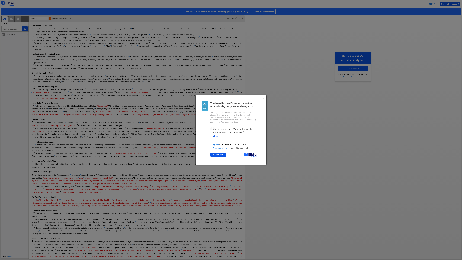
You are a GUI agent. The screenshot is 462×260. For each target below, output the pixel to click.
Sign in (216, 144)
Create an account (221, 148)
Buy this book (218, 154)
